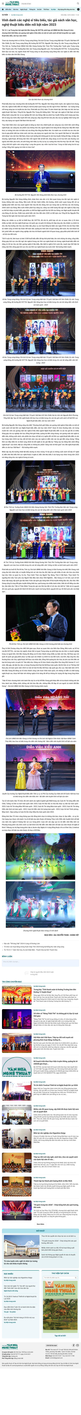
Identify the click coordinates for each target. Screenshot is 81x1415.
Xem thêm (40, 1224)
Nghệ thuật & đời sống (11, 1291)
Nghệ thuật (23, 9)
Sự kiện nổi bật (26, 3)
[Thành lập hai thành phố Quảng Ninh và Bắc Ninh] (17, 1186)
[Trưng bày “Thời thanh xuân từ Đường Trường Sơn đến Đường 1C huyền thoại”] (17, 995)
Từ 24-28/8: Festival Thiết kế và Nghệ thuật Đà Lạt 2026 (56, 1085)
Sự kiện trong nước (17, 15)
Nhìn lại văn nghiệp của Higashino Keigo (49, 1133)
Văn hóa (15, 9)
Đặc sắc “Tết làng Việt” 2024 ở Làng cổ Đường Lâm (22, 944)
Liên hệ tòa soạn (51, 1345)
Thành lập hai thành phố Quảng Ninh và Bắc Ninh (53, 1181)
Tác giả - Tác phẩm (10, 1312)
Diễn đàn (8, 9)
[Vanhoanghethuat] (3, 9)
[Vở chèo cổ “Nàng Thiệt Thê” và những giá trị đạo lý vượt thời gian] (17, 1019)
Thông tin (32, 9)
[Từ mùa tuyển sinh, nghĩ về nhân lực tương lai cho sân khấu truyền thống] (22, 1247)
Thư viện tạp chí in (60, 1273)
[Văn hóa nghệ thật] (10, 1349)
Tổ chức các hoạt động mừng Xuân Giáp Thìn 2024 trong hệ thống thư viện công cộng (34, 947)
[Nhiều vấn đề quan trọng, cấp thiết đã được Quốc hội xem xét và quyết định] (17, 1115)
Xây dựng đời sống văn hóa (66, 9)
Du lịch (39, 9)
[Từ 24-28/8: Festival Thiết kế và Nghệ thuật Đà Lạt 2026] (17, 1091)
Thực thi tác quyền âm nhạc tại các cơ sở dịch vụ (58, 1236)
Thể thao (46, 9)
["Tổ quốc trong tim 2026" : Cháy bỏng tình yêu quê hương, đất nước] (17, 1210)
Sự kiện (53, 9)
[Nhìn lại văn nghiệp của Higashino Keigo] (17, 1139)
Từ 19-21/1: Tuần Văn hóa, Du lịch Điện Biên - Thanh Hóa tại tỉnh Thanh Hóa (30, 950)
